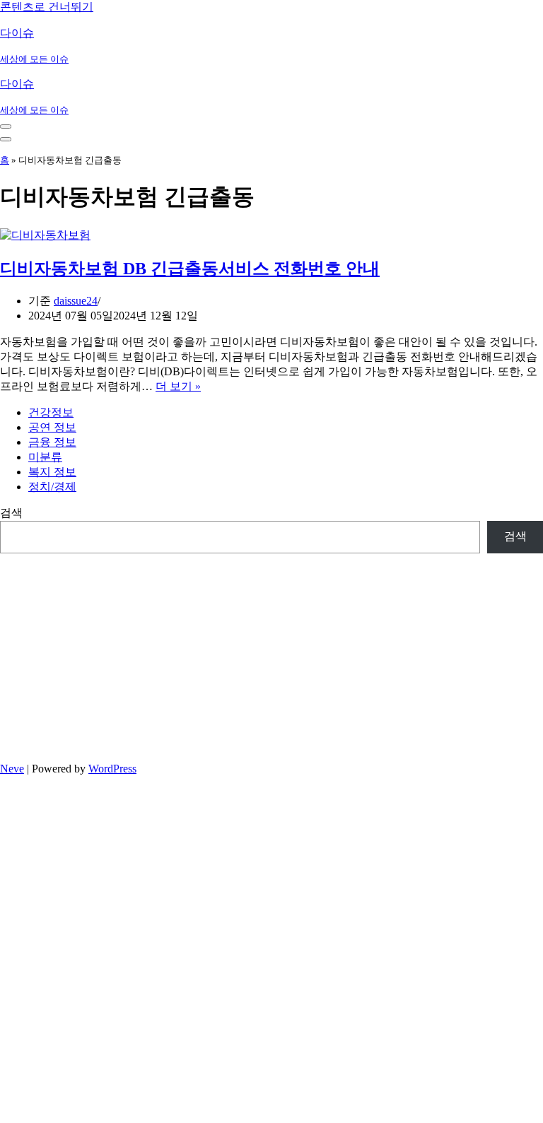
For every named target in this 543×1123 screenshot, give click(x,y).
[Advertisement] (271, 652)
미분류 (45, 457)
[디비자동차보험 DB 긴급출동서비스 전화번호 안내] (45, 235)
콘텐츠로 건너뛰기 (46, 7)
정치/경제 (52, 487)
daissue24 (76, 301)
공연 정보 (52, 427)
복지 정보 (52, 472)
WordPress (112, 769)
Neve (12, 769)
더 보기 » (178, 386)
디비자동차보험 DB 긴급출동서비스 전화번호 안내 (190, 268)
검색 (11, 513)
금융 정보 (52, 442)
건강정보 (51, 412)
